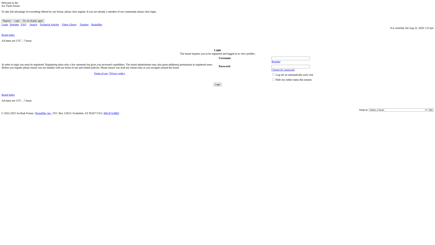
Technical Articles (49, 24)
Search (33, 24)
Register (14, 24)
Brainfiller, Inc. (43, 113)
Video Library (69, 24)
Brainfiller (96, 24)
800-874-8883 (111, 113)
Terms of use (101, 73)
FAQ (23, 24)
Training (84, 24)
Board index (8, 35)
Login (5, 24)
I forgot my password (283, 69)
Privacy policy (117, 73)
